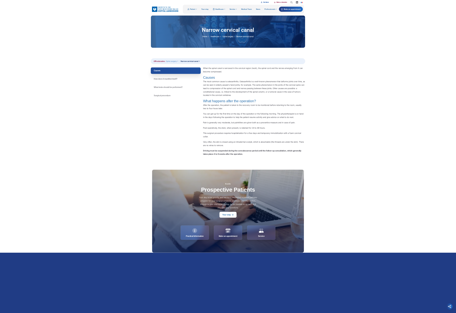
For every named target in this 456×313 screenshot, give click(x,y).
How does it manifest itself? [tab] (165, 79)
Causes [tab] (157, 71)
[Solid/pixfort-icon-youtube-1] (283, 302)
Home (204, 36)
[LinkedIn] (297, 2)
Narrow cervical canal (189, 61)
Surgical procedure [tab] (162, 96)
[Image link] (245, 261)
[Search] (291, 2)
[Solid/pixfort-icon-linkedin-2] (278, 302)
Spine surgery (228, 36)
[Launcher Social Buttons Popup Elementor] (449, 306)
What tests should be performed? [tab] (168, 87)
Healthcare (215, 36)
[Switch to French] (302, 2)
